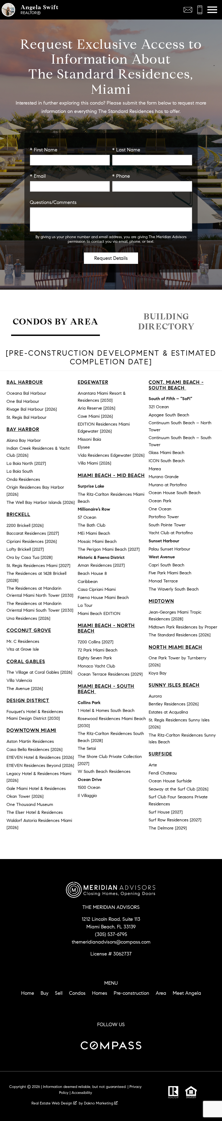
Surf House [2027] (166, 812)
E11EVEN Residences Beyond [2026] (40, 765)
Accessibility (81, 1092)
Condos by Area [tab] (55, 321)
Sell (59, 993)
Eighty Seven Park (95, 657)
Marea (155, 468)
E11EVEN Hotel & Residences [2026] (40, 757)
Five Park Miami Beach (170, 572)
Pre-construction (131, 993)
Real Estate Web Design (52, 1103)
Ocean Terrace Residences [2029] (110, 674)
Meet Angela (187, 993)
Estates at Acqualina (168, 712)
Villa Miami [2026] (94, 463)
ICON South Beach (167, 460)
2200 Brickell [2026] (25, 525)
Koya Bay (157, 673)
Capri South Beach (166, 565)
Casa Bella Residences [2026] (34, 749)
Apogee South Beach (169, 414)
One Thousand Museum (29, 804)
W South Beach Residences (104, 771)
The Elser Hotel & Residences (34, 812)
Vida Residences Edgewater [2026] (111, 455)
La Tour (85, 605)
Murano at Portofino (168, 484)
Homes (99, 993)
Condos (77, 993)
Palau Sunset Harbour (169, 549)
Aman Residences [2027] (101, 565)
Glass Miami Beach (166, 452)
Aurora (155, 696)
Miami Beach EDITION (99, 613)
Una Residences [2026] (28, 618)
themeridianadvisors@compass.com (111, 942)
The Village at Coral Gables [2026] (39, 672)
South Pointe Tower (167, 524)
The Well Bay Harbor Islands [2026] (40, 502)
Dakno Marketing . (101, 1103)
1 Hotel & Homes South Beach (106, 710)
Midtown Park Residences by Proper (183, 627)
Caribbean (88, 581)
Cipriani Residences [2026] (31, 541)
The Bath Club (91, 525)
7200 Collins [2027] (95, 641)
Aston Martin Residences (30, 741)
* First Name (43, 150)
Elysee (84, 447)
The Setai (87, 748)
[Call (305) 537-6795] (199, 9)
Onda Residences (23, 479)
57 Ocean (87, 517)
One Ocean (160, 508)
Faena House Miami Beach (103, 597)
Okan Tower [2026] (25, 796)
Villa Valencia (19, 680)
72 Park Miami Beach (97, 650)
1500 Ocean (89, 787)
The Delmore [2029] (168, 828)
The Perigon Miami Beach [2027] (109, 549)
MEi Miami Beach (94, 533)
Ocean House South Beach (175, 492)
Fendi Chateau (163, 773)
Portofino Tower (164, 516)
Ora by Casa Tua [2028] (29, 557)
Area (161, 993)
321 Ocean (159, 406)
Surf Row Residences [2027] (175, 819)
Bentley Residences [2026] (174, 704)
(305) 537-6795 (111, 934)
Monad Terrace (163, 581)
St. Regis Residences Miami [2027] (38, 565)
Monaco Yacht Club (96, 666)
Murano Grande (164, 476)
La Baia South (19, 471)
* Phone (121, 176)
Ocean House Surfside (170, 780)
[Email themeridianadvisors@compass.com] (188, 9)
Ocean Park (160, 500)
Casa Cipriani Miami (97, 589)
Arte (153, 764)
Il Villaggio (87, 795)
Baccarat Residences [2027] (32, 533)
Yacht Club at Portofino (171, 532)
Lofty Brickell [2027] (25, 549)
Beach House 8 (92, 573)
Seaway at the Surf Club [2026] (178, 789)
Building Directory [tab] (166, 321)
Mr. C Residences (22, 641)
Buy (44, 993)
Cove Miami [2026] (95, 416)
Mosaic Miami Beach (97, 541)
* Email (38, 176)
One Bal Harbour (22, 401)
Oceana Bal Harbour (26, 393)
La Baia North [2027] (26, 463)
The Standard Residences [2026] (180, 634)
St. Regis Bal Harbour (26, 417)
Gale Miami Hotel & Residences (36, 788)
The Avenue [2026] (24, 688)
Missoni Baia (89, 439)
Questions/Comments (53, 202)
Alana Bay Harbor (23, 440)
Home (27, 993)
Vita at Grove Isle (22, 649)
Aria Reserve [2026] (96, 408)
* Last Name (126, 150)
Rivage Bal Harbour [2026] (31, 409)
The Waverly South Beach (174, 589)
